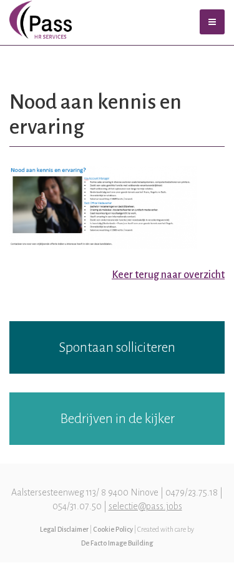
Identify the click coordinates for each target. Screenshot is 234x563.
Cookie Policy (113, 529)
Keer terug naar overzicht (168, 275)
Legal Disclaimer (64, 529)
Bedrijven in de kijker (117, 418)
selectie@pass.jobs (145, 506)
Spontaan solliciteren (117, 347)
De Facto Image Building (117, 543)
